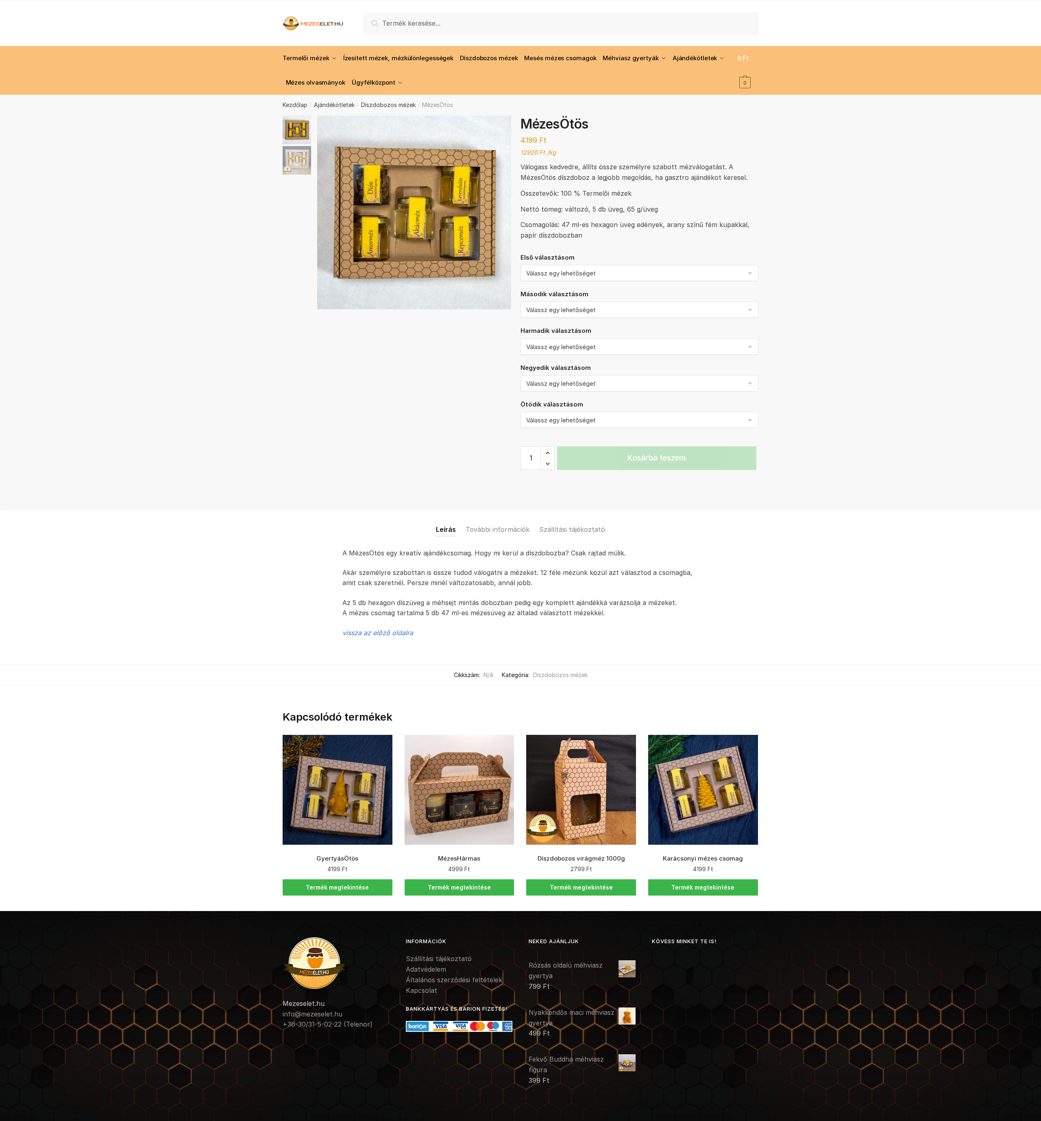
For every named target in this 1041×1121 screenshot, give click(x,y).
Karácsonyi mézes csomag (703, 858)
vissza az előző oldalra (377, 633)
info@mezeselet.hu (312, 1014)
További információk (497, 529)
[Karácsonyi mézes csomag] (703, 790)
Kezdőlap (295, 104)
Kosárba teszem (656, 458)
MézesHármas (459, 858)
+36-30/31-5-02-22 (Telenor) (327, 1024)
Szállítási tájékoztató (572, 529)
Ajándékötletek (334, 104)
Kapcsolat (421, 990)
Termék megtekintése (337, 887)
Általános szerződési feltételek (454, 980)
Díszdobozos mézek (388, 104)
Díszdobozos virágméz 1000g (581, 858)
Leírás (446, 529)
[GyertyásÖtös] (337, 790)
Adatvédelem (426, 969)
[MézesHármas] (459, 790)
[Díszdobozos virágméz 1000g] (581, 790)
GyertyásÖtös (337, 858)
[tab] (446, 523)
